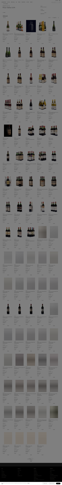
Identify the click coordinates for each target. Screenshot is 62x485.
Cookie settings (45, 483)
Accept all (58, 483)
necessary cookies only (52, 483)
